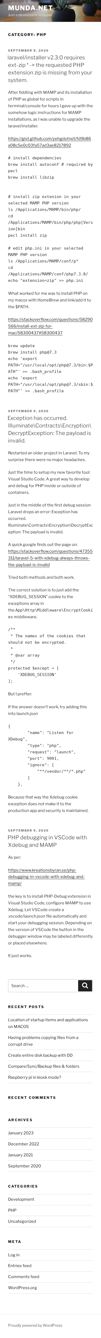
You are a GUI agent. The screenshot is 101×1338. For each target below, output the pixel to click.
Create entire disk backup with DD (40, 1055)
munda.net (30, 8)
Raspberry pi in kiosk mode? (34, 1077)
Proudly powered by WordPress (35, 1325)
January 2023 (21, 1133)
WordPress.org (22, 1287)
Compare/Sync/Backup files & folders (43, 1066)
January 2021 (20, 1155)
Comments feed (23, 1276)
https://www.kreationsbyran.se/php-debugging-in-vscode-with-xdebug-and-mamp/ (46, 877)
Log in (14, 1255)
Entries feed (20, 1265)
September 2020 (24, 1166)
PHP (12, 1210)
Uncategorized (22, 1221)
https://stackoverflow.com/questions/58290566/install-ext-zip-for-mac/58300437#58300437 (50, 326)
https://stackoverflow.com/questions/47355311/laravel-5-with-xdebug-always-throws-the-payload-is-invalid (50, 558)
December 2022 (23, 1144)
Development (21, 1199)
